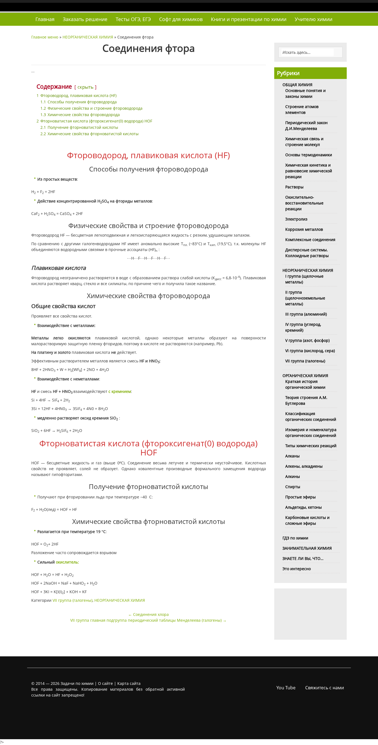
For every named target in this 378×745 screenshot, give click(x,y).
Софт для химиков (181, 19)
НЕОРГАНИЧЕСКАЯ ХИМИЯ (88, 37)
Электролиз (296, 219)
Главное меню (44, 37)
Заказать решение (85, 19)
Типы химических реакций (310, 445)
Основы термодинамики (308, 154)
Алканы (292, 456)
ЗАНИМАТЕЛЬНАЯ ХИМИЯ (307, 548)
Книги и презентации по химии (248, 19)
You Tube (286, 688)
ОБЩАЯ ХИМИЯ (297, 84)
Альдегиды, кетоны (303, 507)
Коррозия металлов (304, 229)
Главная (45, 19)
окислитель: (67, 562)
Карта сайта (129, 683)
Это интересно (297, 568)
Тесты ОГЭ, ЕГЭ (133, 19)
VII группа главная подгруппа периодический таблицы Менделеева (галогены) (148, 620)
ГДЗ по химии (295, 538)
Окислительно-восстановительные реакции (304, 202)
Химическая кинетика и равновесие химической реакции (308, 170)
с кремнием (119, 391)
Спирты (292, 486)
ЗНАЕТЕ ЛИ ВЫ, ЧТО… (303, 558)
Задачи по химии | (78, 683)
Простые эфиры (300, 497)
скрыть (85, 87)
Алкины (292, 476)
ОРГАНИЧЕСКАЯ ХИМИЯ (305, 375)
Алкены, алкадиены (304, 466)
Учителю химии (313, 19)
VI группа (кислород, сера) (310, 350)
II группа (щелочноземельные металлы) (305, 298)
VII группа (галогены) (72, 600)
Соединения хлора (148, 614)
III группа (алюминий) (306, 314)
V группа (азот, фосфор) (307, 340)
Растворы (294, 187)
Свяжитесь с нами (324, 688)
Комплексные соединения (310, 239)
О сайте (105, 683)
